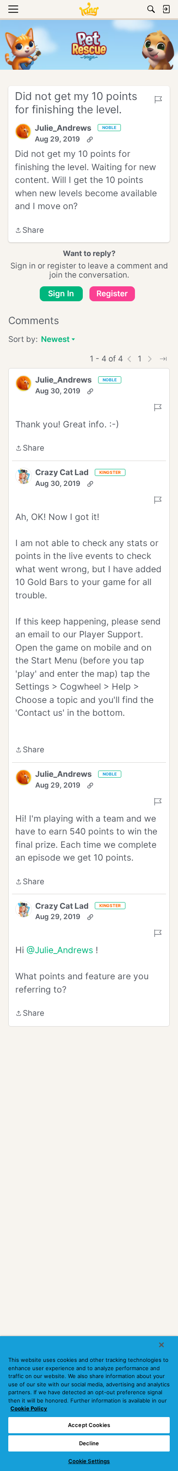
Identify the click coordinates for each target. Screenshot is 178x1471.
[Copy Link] (90, 139)
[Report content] (158, 99)
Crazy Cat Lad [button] (62, 472)
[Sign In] (166, 9)
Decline (89, 1443)
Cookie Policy (28, 1408)
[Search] (151, 9)
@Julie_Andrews (59, 950)
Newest (55, 340)
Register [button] (112, 293)
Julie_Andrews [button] (63, 128)
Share (29, 231)
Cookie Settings (89, 1461)
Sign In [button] (61, 293)
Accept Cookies (89, 1425)
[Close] (161, 1344)
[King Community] (89, 9)
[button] (23, 131)
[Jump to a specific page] (163, 359)
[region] (89, 1403)
